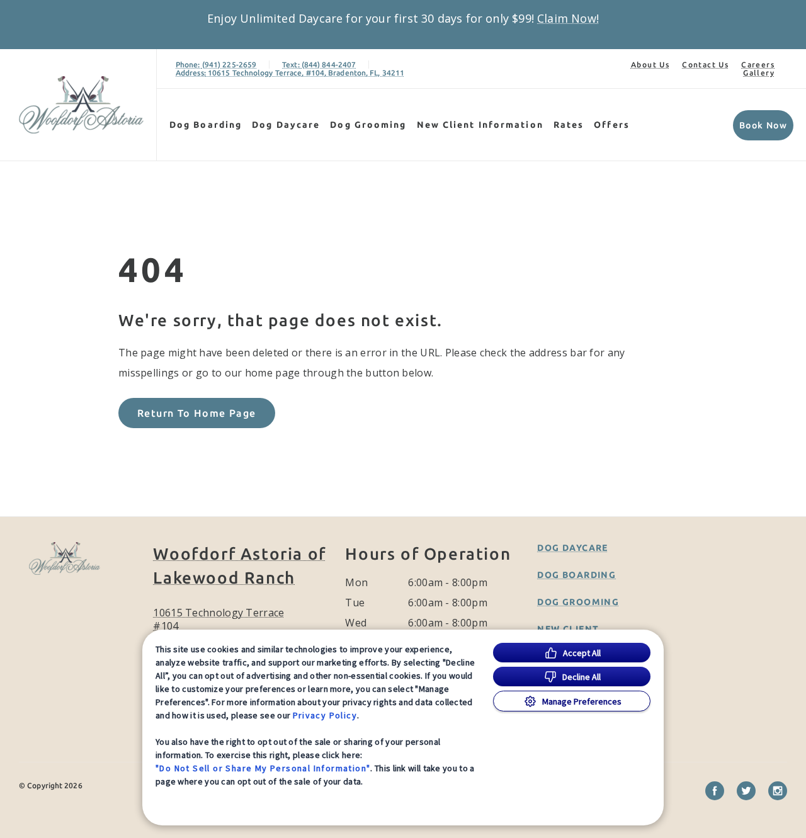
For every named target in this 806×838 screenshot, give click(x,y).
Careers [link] (758, 64)
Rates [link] (568, 125)
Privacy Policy (325, 715)
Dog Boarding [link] (205, 125)
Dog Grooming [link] (368, 125)
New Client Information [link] (480, 125)
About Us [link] (650, 64)
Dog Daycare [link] (572, 548)
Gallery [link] (759, 73)
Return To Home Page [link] (196, 413)
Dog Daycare (286, 125)
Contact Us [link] (705, 64)
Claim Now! (568, 18)
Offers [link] (612, 125)
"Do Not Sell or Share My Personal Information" (263, 768)
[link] (81, 105)
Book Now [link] (763, 125)
